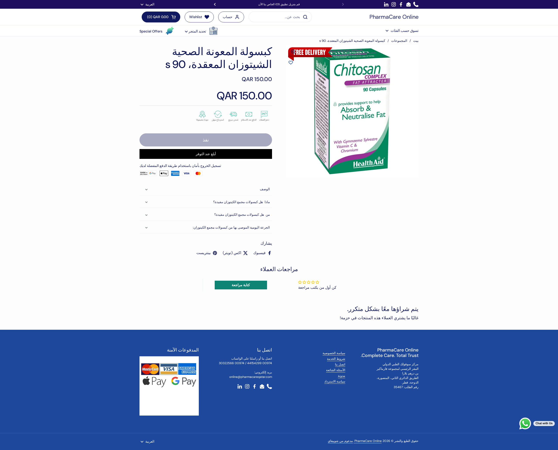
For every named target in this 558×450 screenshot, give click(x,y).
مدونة (341, 376)
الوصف (265, 189)
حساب (227, 17)
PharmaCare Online (393, 17)
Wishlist (195, 17)
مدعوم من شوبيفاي (340, 441)
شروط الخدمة (336, 359)
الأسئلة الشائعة (335, 370)
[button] (201, 31)
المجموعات (399, 41)
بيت (415, 41)
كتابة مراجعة (241, 285)
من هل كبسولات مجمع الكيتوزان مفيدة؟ (242, 214)
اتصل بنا (340, 364)
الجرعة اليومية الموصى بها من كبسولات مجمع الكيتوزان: (231, 227)
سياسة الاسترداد (334, 381)
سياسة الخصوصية (334, 353)
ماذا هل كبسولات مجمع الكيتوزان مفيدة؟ (241, 202)
